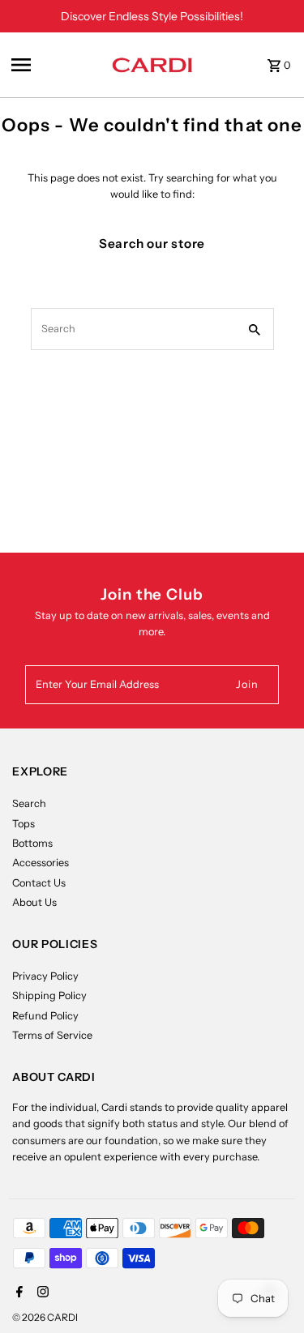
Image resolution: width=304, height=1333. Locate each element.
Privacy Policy (45, 976)
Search (29, 803)
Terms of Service (52, 1035)
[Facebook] (17, 1293)
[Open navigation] (56, 65)
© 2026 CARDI (45, 1317)
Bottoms (32, 843)
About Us (34, 902)
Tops (23, 824)
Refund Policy (45, 1016)
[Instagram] (41, 1293)
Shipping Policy (49, 995)
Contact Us (39, 883)
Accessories (40, 863)
